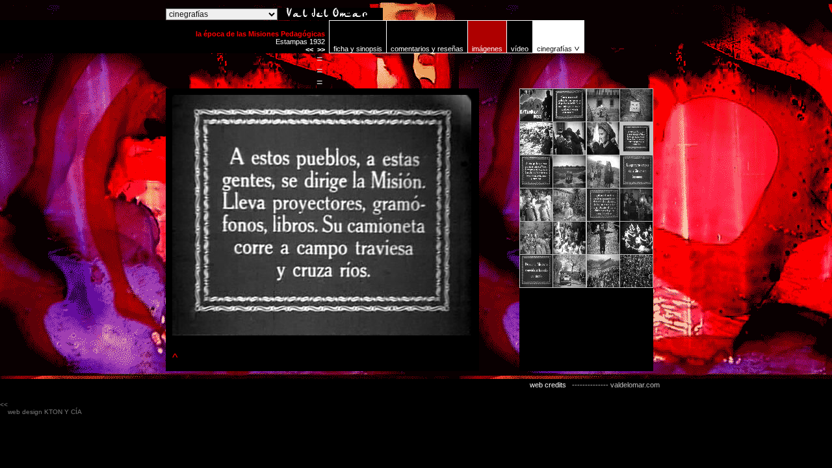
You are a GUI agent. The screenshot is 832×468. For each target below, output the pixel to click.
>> (321, 49)
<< (309, 49)
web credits (548, 385)
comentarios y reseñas (427, 49)
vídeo (519, 49)
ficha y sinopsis (357, 49)
